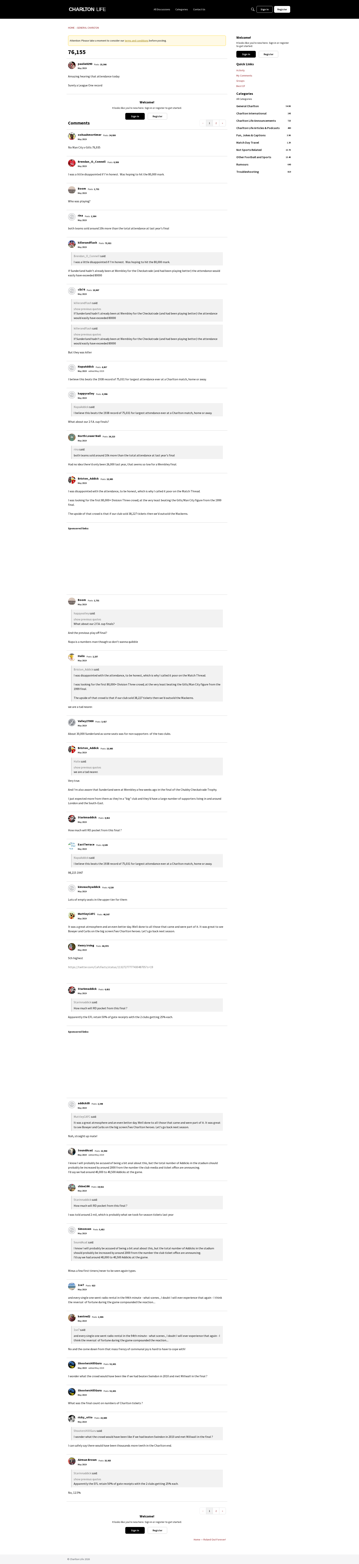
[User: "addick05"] (72, 1104)
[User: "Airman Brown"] (72, 1461)
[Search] (252, 9)
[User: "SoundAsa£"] (72, 1151)
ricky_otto (85, 1417)
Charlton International (263, 113)
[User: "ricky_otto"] (72, 1418)
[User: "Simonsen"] (72, 1230)
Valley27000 (85, 721)
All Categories (244, 99)
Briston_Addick (88, 478)
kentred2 (84, 1316)
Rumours (263, 164)
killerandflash (87, 242)
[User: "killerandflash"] (72, 244)
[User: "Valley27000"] (72, 722)
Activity (240, 70)
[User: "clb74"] (72, 291)
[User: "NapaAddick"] (72, 368)
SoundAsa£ (85, 1150)
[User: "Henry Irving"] (72, 947)
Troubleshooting (263, 172)
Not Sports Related (263, 150)
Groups (240, 80)
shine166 (84, 1186)
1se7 (81, 1285)
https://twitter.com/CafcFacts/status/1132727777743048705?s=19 (110, 967)
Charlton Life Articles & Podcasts (263, 128)
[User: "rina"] (72, 217)
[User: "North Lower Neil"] (72, 437)
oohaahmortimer (89, 134)
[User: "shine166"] (72, 1187)
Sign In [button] (135, 116)
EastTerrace (86, 844)
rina (80, 215)
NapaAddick (86, 366)
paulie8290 (85, 64)
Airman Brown (87, 1460)
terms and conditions (136, 40)
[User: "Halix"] (72, 657)
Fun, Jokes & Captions (263, 135)
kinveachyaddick (89, 887)
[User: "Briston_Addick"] (72, 480)
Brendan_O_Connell (92, 161)
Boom (82, 188)
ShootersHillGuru (90, 1363)
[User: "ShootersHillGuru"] (72, 1364)
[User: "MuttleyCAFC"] (72, 915)
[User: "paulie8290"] (72, 65)
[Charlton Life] (87, 9)
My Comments (244, 75)
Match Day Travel (263, 142)
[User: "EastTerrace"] (72, 846)
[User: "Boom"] (72, 190)
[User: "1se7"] (72, 1286)
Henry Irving (86, 945)
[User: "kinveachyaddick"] (72, 888)
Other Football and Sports (263, 157)
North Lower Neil (89, 436)
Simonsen (84, 1229)
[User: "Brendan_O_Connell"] (72, 163)
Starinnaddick (87, 817)
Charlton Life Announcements (263, 120)
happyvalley (86, 393)
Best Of (240, 86)
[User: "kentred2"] (72, 1318)
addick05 (84, 1103)
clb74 (81, 289)
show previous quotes (87, 309)
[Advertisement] (180, 560)
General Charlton (263, 106)
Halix (81, 656)
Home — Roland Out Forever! (210, 1539)
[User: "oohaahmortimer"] (72, 136)
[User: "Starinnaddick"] (72, 818)
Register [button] (157, 116)
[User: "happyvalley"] (72, 395)
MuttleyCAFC (86, 914)
